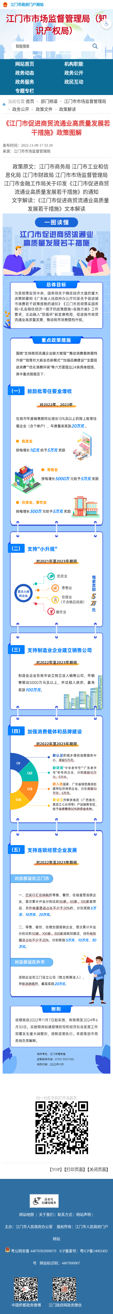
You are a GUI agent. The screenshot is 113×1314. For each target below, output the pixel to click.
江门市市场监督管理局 (85, 101)
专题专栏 (24, 91)
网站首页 (24, 64)
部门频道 (49, 101)
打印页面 (74, 1169)
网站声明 (83, 1215)
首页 (30, 101)
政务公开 (73, 73)
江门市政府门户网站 (27, 5)
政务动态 (24, 73)
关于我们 (46, 1215)
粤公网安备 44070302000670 (33, 1251)
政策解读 (67, 109)
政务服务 (24, 82)
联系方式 (65, 1215)
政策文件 (44, 109)
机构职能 (73, 64)
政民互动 (73, 82)
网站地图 (26, 1215)
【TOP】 (56, 1169)
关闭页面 (97, 1169)
